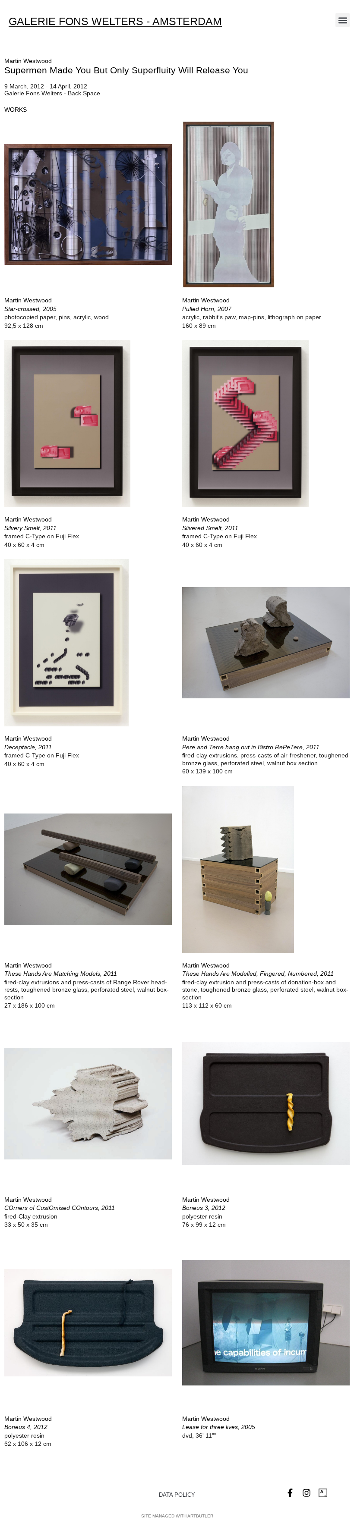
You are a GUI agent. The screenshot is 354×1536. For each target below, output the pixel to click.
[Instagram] (306, 1493)
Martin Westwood (28, 60)
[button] (342, 20)
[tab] (15, 109)
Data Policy (177, 1495)
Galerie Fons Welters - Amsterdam (115, 21)
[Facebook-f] (290, 1493)
